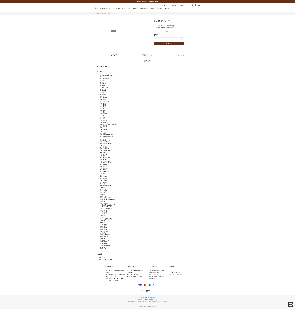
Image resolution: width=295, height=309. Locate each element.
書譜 (129, 8)
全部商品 (97, 13)
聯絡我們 (102, 8)
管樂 (107, 8)
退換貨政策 (152, 297)
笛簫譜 (108, 13)
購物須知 (147, 297)
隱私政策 (155, 299)
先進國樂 (178, 273)
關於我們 (142, 297)
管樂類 (104, 13)
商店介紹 (167, 8)
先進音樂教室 (143, 8)
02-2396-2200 (112, 276)
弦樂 (112, 8)
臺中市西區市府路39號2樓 (137, 271)
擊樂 (123, 8)
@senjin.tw (176, 271)
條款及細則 (140, 299)
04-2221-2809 (134, 274)
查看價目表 (146, 299)
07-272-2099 (155, 274)
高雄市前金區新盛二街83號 (158, 271)
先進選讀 (159, 8)
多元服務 (152, 8)
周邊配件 (135, 8)
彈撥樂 (118, 8)
